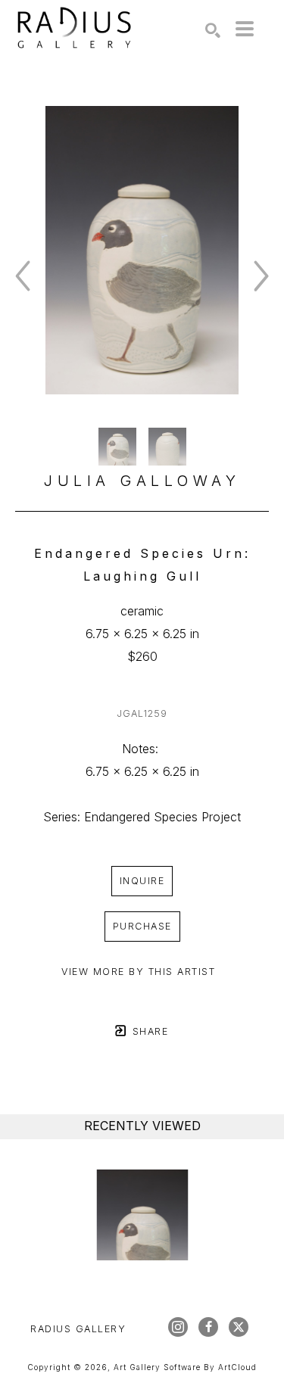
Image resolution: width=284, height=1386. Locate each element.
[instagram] (178, 1327)
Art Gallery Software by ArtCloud (185, 1367)
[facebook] (208, 1327)
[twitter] (238, 1327)
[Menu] (245, 28)
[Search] (212, 30)
